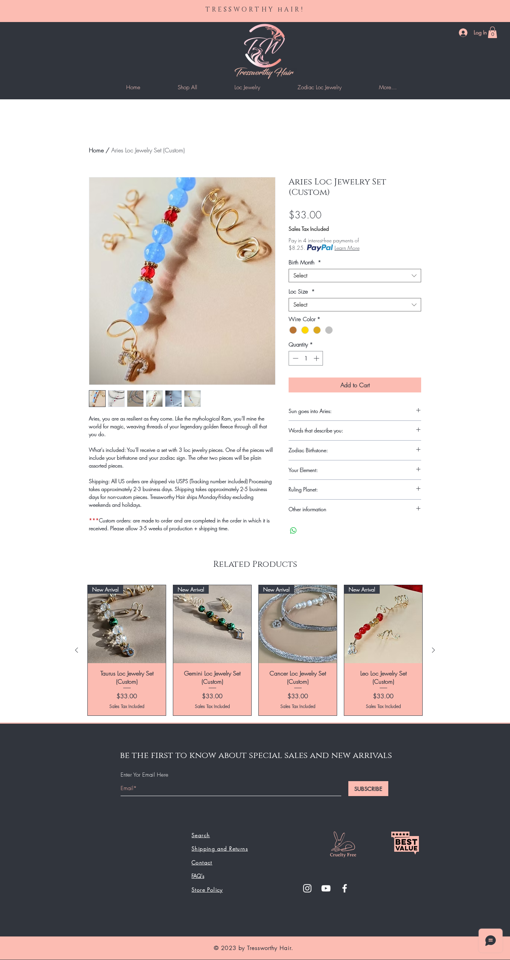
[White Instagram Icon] (307, 888)
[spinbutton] (306, 358)
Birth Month (305, 262)
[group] (255, 650)
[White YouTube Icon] (326, 888)
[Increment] (317, 358)
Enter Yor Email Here (144, 775)
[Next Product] (433, 650)
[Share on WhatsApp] (293, 530)
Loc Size (302, 291)
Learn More (347, 247)
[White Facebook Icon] (344, 888)
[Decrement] (295, 358)
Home (96, 150)
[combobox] (355, 275)
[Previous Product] (76, 650)
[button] (492, 32)
